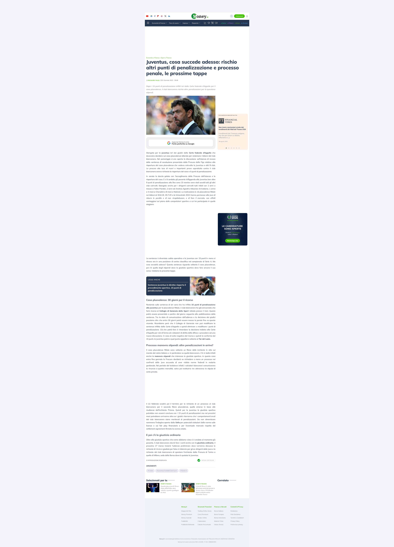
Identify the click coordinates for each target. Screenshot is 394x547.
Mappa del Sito (186, 511)
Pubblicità (184, 521)
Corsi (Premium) (203, 514)
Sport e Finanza (166, 58)
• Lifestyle (244, 23)
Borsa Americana (220, 518)
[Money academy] (209, 23)
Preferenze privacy (237, 524)
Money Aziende (186, 518)
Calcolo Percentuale (204, 524)
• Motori (223, 23)
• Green (237, 23)
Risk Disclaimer (236, 514)
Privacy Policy (235, 521)
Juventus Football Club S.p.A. (167, 471)
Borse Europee (219, 514)
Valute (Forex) (218, 524)
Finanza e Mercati (220, 507)
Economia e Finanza (152, 58)
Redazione (234, 511)
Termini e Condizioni (237, 518)
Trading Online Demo (204, 511)
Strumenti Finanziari (205, 507)
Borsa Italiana (218, 511)
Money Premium (186, 514)
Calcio (151, 471)
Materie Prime (218, 521)
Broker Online (202, 518)
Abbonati (239, 16)
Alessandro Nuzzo (154, 80)
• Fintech (231, 23)
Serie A (184, 471)
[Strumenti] (212, 23)
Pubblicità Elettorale (187, 524)
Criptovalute (202, 521)
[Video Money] (216, 23)
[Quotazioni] (205, 23)
